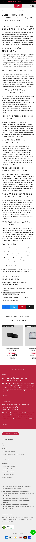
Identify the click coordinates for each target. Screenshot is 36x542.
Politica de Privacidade (8, 466)
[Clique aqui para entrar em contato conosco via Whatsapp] (33, 532)
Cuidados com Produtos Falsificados (13, 454)
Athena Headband (12, 348)
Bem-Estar (22, 11)
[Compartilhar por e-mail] (30, 307)
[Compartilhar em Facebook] (6, 307)
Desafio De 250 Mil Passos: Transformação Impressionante (16, 407)
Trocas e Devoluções (8, 472)
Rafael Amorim (14, 61)
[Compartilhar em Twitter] (14, 307)
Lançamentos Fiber (9, 292)
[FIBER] (18, 434)
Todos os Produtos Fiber (10, 288)
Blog (3, 443)
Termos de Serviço (7, 469)
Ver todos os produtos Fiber (10, 300)
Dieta (4, 374)
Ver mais (4, 395)
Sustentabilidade (7, 477)
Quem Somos (6, 463)
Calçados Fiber (7, 297)
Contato (4, 449)
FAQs (3, 446)
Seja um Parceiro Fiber (8, 452)
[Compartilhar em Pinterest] (22, 307)
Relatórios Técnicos (8, 475)
